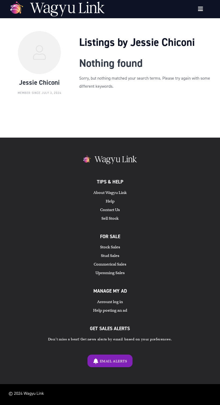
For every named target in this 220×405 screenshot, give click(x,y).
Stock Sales (110, 247)
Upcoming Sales (110, 272)
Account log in (110, 301)
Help (110, 201)
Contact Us (110, 209)
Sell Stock (110, 218)
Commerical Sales (110, 264)
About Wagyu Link (110, 192)
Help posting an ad (110, 310)
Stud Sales (110, 255)
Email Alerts (113, 361)
